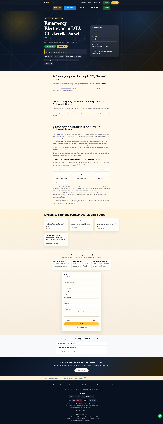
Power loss (81, 169)
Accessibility (85, 389)
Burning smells (101, 174)
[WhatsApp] (160, 416)
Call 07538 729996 (50, 46)
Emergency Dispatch (102, 384)
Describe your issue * (68, 309)
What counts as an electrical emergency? (67, 347)
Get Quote (115, 2)
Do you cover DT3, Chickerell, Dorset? (67, 343)
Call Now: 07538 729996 (81, 370)
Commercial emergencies (62, 182)
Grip (49, 3)
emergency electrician (62, 134)
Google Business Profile (82, 414)
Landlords (100, 178)
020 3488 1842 (90, 407)
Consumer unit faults (62, 174)
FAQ (100, 2)
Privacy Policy (112, 384)
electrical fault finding (65, 88)
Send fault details (62, 46)
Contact (87, 384)
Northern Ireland (89, 396)
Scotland (77, 396)
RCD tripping (62, 169)
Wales (83, 396)
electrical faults (61, 141)
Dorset (70, 378)
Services (95, 2)
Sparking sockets (81, 174)
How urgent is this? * (68, 303)
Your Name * (66, 274)
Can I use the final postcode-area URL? (67, 351)
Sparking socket (69, 56)
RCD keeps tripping (59, 56)
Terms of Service (68, 389)
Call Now (106, 2)
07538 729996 (84, 327)
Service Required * (68, 297)
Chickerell (80, 378)
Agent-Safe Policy (94, 389)
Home (46, 378)
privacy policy (94, 319)
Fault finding (101, 169)
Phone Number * (67, 285)
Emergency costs (81, 178)
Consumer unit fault (62, 60)
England (66, 378)
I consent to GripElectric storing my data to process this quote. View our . (83, 319)
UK (61, 378)
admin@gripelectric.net (83, 410)
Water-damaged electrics (50, 60)
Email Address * (67, 280)
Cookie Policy (77, 389)
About (77, 384)
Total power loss (48, 56)
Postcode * (66, 291)
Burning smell (78, 56)
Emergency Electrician (86, 2)
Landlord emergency (73, 60)
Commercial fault (49, 63)
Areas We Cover (69, 384)
